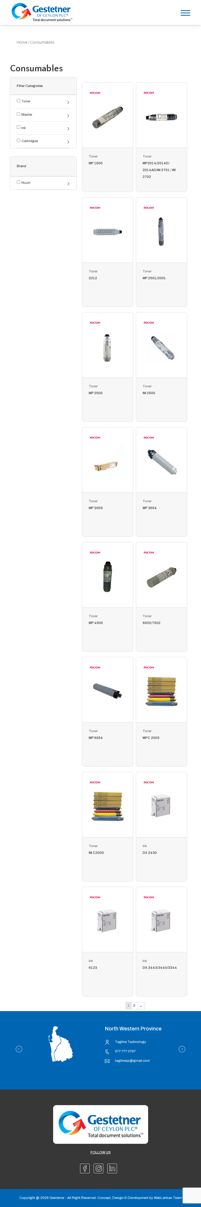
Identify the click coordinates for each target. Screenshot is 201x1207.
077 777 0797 (124, 1051)
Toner (93, 156)
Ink (145, 846)
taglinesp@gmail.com (131, 1061)
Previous (19, 1049)
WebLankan (163, 1198)
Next (182, 1049)
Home (22, 42)
